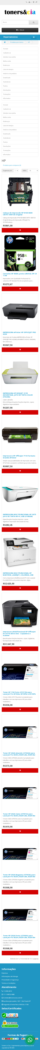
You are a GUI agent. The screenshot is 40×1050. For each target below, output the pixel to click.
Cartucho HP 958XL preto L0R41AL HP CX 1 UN (20, 275)
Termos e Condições (8, 983)
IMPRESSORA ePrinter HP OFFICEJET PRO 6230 (19, 333)
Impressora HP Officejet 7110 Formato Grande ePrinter (19, 457)
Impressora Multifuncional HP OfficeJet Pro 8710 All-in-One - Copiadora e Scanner (19, 633)
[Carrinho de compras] (33, 2)
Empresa (5, 973)
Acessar (5, 49)
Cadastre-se (7, 53)
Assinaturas (6, 82)
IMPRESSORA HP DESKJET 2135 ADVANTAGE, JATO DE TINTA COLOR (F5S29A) (18, 395)
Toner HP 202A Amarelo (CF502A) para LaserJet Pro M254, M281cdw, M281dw (19, 754)
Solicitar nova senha (9, 57)
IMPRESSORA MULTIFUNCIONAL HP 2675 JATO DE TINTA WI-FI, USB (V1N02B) (19, 515)
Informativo (6, 98)
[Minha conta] (30, 2)
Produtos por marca (16, 42)
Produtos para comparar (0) (12, 165)
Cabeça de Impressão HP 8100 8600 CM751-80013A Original (17, 214)
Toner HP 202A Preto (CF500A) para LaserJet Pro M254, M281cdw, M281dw (19, 936)
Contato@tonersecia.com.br (13, 998)
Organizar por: (7, 170)
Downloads (6, 78)
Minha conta (7, 61)
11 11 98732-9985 (9, 994)
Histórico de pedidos (10, 74)
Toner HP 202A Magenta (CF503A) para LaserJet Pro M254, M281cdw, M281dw (19, 876)
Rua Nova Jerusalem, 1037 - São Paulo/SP (17, 1001)
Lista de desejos (8, 69)
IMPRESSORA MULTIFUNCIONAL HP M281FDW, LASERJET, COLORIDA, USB (18, 574)
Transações (6, 94)
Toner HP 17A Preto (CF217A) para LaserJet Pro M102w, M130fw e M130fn (19, 693)
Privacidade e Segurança (10, 980)
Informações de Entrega (10, 976)
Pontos (5, 86)
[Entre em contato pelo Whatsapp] (30, 1039)
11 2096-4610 (7, 991)
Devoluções (7, 90)
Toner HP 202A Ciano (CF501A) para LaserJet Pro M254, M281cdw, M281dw (19, 815)
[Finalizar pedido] (36, 2)
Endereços (6, 65)
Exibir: (25, 170)
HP (29, 42)
